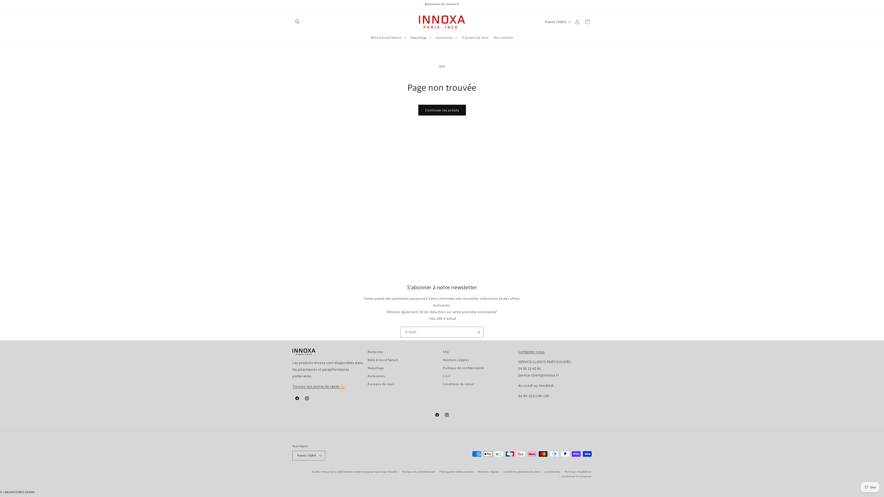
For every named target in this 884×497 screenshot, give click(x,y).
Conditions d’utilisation (577, 476)
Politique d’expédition (578, 471)
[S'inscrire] (478, 332)
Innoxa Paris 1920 (331, 471)
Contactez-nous (531, 351)
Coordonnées (552, 471)
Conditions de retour (458, 384)
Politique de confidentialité (463, 368)
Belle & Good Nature (383, 360)
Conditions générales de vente (521, 471)
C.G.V (446, 376)
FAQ (446, 352)
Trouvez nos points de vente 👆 (318, 386)
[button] (297, 22)
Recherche (375, 352)
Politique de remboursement (456, 471)
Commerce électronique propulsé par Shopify (370, 471)
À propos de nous (381, 384)
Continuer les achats (442, 110)
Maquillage (376, 368)
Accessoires (376, 376)
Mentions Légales (456, 360)
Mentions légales (488, 471)
